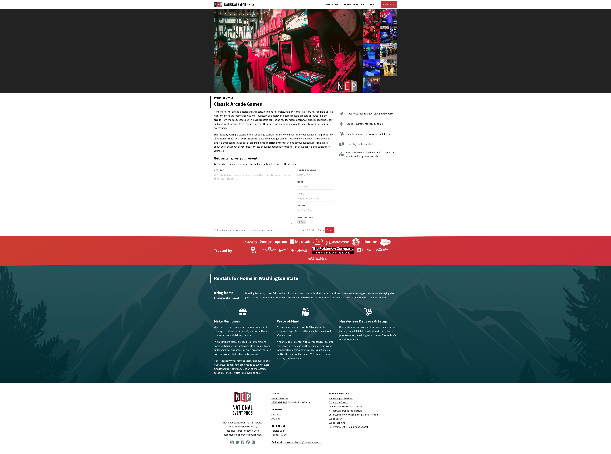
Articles (275, 418)
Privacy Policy (278, 434)
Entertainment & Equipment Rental (348, 426)
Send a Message (279, 398)
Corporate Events (338, 402)
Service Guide (278, 430)
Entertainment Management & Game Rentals (353, 414)
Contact (389, 4)
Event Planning (337, 422)
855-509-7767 (314, 230)
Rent (372, 4)
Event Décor (335, 418)
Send (329, 230)
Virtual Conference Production (345, 410)
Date (303, 222)
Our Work (332, 4)
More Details (305, 217)
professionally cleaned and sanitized (311, 331)
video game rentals (288, 115)
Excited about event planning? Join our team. (296, 442)
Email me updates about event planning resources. (244, 230)
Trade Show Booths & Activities (345, 406)
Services (354, 4)
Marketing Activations (341, 398)
